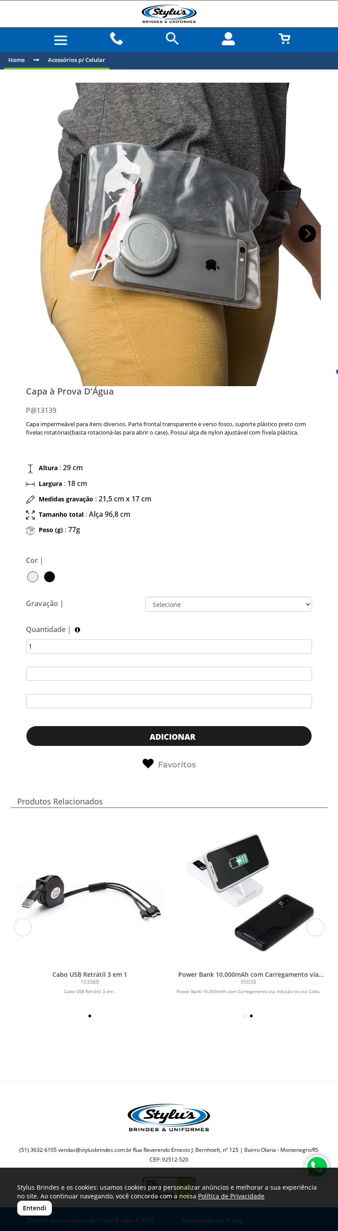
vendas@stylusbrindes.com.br (95, 1150)
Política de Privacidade (231, 1196)
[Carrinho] (284, 38)
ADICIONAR (171, 736)
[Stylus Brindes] (169, 13)
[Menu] (60, 40)
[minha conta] (229, 38)
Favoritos (177, 765)
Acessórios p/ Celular (76, 60)
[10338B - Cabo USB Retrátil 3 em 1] (90, 891)
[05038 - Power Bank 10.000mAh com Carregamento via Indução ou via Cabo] (248, 891)
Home (16, 60)
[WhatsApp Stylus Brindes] (317, 1167)
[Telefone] (117, 38)
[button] (307, 234)
